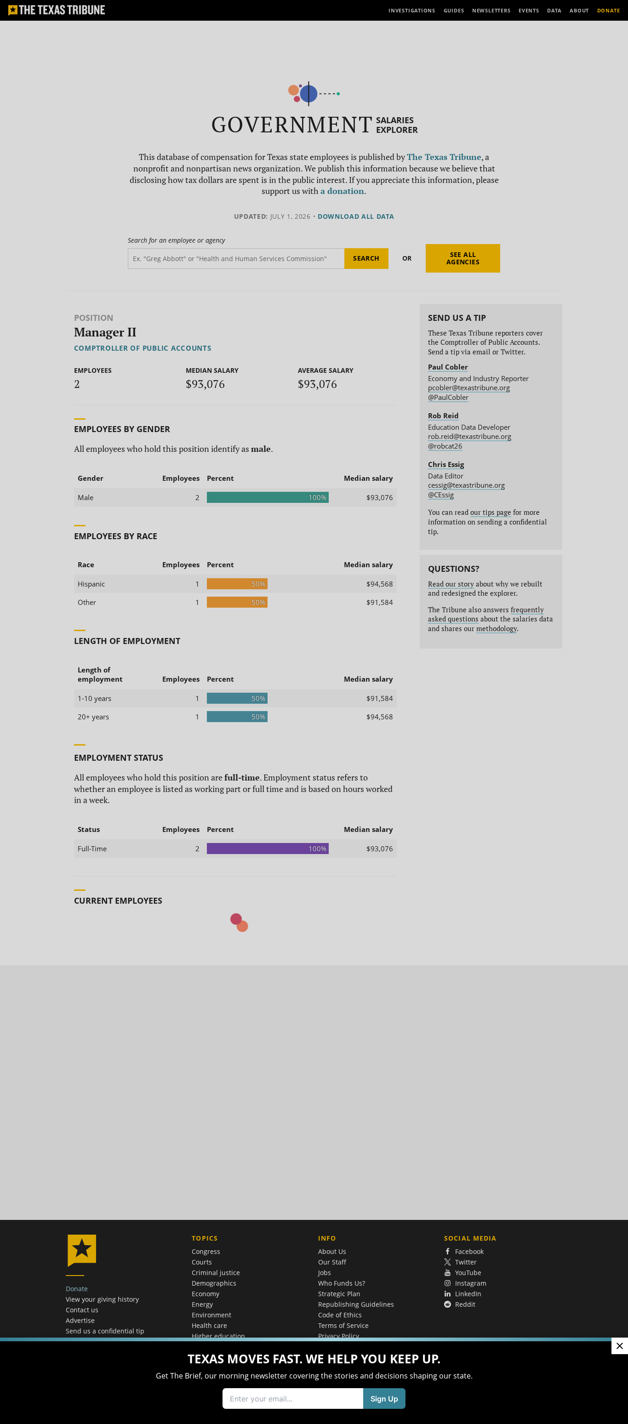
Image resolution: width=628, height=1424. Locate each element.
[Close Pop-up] (619, 1346)
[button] (314, 712)
